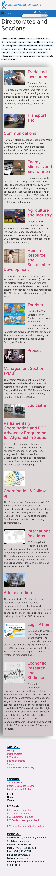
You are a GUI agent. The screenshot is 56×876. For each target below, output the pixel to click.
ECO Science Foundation (19, 810)
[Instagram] (45, 12)
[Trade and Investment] (14, 83)
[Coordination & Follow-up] (14, 484)
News (10, 797)
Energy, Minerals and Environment (39, 166)
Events (10, 794)
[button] (2, 12)
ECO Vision (12, 757)
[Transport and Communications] (14, 127)
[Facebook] (35, 12)
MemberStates (14, 754)
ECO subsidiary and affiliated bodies (25, 826)
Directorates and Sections (20, 789)
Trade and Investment (38, 74)
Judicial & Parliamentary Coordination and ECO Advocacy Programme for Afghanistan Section (26, 421)
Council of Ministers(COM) (20, 767)
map (26, 841)
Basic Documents (16, 760)
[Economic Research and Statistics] (14, 682)
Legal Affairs (39, 624)
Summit (11, 764)
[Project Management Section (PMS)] (14, 362)
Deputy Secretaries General (20, 786)
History (10, 750)
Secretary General (16, 782)
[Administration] (14, 586)
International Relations (39, 533)
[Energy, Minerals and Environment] (14, 173)
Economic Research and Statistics (36, 670)
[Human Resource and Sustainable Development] (14, 262)
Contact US (13, 834)
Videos (10, 800)
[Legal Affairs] (14, 636)
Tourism (35, 304)
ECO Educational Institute (20, 817)
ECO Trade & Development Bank (23, 820)
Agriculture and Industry (39, 212)
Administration (18, 592)
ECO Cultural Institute (18, 813)
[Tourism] (14, 323)
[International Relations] (14, 542)
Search (44, 15)
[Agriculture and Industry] (14, 222)
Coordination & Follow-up (26, 493)
